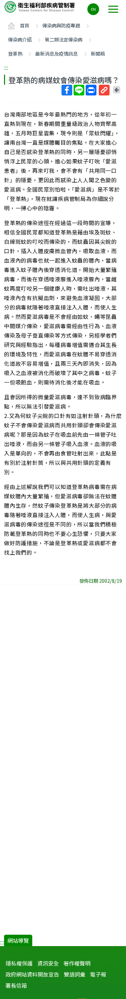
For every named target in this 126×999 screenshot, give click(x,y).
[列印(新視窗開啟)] (91, 90)
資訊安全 (48, 963)
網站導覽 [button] (18, 940)
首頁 (24, 25)
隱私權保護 (19, 963)
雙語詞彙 (74, 974)
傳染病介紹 (20, 39)
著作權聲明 (77, 963)
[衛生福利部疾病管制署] (40, 6)
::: (6, 67)
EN (93, 9)
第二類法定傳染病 (63, 39)
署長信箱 (16, 985)
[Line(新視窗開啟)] (79, 90)
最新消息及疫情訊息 (56, 53)
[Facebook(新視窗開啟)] (67, 90)
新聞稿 (98, 53)
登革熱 (15, 53)
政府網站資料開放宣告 (32, 974)
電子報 (98, 974)
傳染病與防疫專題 (61, 25)
